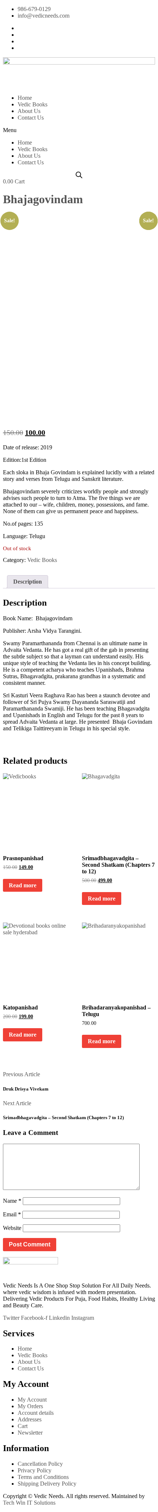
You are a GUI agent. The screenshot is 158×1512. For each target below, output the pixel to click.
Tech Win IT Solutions (29, 1503)
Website (12, 1228)
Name (12, 1201)
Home (25, 98)
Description (27, 581)
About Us (29, 111)
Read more (22, 885)
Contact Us (31, 117)
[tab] (27, 581)
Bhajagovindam (43, 199)
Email (12, 1214)
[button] (79, 130)
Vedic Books (32, 104)
